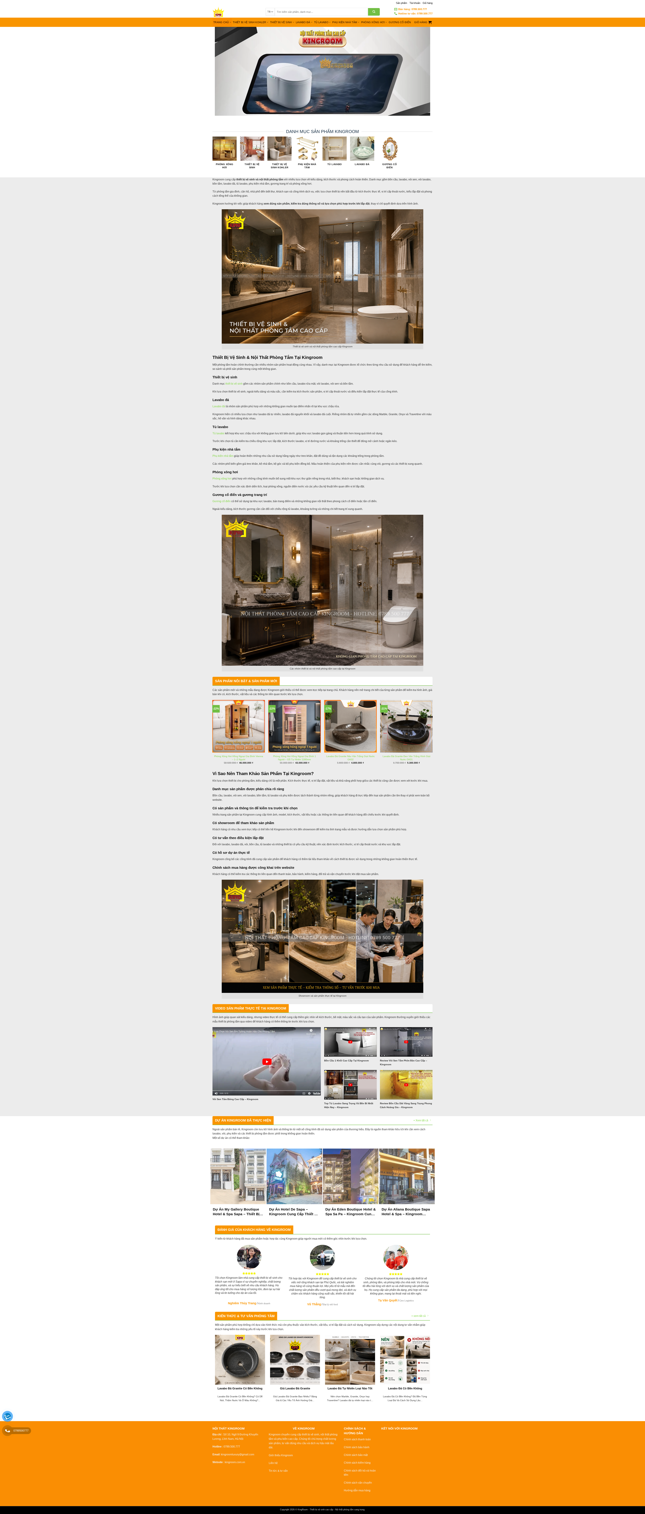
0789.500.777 (232, 1446)
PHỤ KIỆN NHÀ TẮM (344, 22)
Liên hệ (273, 1463)
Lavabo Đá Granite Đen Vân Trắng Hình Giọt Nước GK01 (406, 758)
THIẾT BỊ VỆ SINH (281, 22)
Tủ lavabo (218, 433)
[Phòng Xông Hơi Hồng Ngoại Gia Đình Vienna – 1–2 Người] (238, 726)
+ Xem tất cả (420, 1120)
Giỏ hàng (428, 3)
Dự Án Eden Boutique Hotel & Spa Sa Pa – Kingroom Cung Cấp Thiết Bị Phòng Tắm (350, 1211)
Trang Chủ (221, 22)
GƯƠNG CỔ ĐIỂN (400, 22)
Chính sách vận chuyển (358, 1482)
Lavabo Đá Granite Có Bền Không (240, 1388)
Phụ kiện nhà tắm (222, 455)
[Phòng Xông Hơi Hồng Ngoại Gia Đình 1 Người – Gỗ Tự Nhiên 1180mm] (294, 726)
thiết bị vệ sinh (234, 383)
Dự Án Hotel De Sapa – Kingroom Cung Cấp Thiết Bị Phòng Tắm (293, 1211)
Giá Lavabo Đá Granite (295, 1388)
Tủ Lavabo (321, 22)
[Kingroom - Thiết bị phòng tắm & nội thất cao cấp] (236, 12)
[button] (423, 22)
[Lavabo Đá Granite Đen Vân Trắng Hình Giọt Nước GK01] (406, 726)
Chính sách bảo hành (356, 1447)
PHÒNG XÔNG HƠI (373, 22)
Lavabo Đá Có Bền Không (405, 1388)
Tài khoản (415, 3)
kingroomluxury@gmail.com (237, 1454)
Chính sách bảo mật (356, 1455)
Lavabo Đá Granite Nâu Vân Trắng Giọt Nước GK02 (350, 758)
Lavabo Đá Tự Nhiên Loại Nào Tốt (350, 1388)
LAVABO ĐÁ (303, 22)
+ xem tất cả (418, 1315)
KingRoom (303, 1509)
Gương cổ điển (221, 501)
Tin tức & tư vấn (278, 1470)
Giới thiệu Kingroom (281, 1455)
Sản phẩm (401, 3)
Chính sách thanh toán (357, 1439)
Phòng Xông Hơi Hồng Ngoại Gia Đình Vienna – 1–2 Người (238, 758)
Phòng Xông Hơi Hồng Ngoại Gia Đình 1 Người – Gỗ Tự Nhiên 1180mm (294, 758)
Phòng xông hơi (222, 478)
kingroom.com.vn (235, 1462)
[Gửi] (374, 12)
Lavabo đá (218, 406)
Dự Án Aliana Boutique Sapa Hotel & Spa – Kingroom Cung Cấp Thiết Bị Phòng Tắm (406, 1211)
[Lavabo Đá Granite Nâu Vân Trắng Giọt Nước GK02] (350, 726)
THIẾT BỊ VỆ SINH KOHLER (249, 22)
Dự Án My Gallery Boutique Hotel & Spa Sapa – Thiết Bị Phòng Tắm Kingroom (236, 1211)
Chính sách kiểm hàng (357, 1462)
